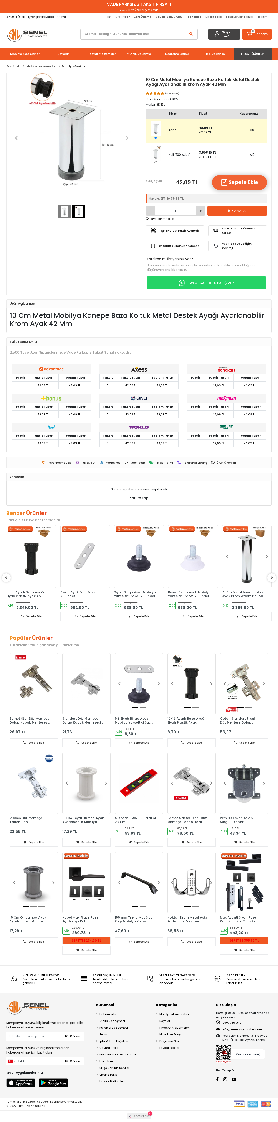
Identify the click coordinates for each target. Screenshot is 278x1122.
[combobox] (12, 1061)
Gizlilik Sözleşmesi (112, 1021)
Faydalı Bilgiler (169, 1048)
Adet (172, 130)
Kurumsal (105, 1004)
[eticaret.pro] (139, 1120)
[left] (6, 577)
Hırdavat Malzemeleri (174, 1028)
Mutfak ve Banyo (170, 1034)
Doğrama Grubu (170, 1041)
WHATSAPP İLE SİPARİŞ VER (211, 282)
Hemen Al (239, 210)
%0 (252, 130)
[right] (272, 577)
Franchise (106, 1061)
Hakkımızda (107, 1014)
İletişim (262, 17)
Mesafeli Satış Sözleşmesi (117, 1054)
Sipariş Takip (213, 17)
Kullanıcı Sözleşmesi (113, 1028)
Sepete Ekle (243, 182)
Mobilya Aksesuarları (174, 1014)
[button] (257, 34)
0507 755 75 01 (232, 1023)
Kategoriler (166, 1004)
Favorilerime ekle (161, 219)
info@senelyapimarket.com (242, 1029)
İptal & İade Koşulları (113, 1041)
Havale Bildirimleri (112, 1081)
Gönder (75, 1036)
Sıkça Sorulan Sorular (239, 17)
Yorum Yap (139, 497)
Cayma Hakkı (108, 1048)
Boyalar (164, 1021)
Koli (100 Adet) (179, 155)
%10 (252, 155)
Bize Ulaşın (226, 1004)
